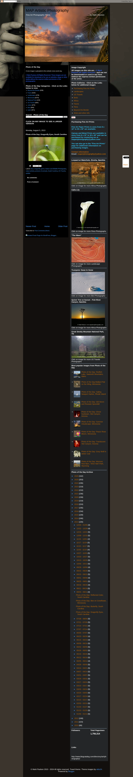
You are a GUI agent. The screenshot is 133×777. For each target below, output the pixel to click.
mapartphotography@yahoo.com (92, 154)
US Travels (31, 102)
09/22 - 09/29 (82, 571)
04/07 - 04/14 (82, 672)
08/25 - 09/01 (82, 581)
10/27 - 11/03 (82, 553)
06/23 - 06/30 (82, 636)
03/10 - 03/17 (82, 686)
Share (125, 165)
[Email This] (34, 166)
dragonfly (37, 169)
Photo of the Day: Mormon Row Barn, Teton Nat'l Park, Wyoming (92, 464)
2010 (76, 725)
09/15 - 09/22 (82, 574)
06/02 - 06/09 (82, 647)
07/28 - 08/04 (82, 619)
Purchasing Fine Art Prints (84, 88)
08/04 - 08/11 (82, 592)
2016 (76, 511)
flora (29, 107)
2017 (76, 508)
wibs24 (99, 769)
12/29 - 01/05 (82, 525)
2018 (76, 504)
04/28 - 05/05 (82, 665)
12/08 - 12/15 (82, 536)
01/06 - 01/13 (82, 714)
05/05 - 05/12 (82, 661)
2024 (76, 483)
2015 (76, 515)
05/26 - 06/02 (82, 650)
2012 (76, 718)
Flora (76, 107)
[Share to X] (37, 166)
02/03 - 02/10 (82, 703)
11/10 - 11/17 (82, 546)
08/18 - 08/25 (82, 585)
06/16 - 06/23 (82, 640)
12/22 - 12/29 (82, 528)
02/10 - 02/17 (82, 700)
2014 (76, 518)
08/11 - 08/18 (82, 588)
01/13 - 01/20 (82, 710)
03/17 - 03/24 (82, 682)
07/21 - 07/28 (82, 622)
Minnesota (31, 97)
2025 (76, 480)
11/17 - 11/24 (82, 543)
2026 (76, 476)
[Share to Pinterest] (40, 166)
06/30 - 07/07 (82, 633)
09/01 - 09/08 (82, 578)
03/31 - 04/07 (82, 675)
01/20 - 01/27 (82, 707)
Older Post (62, 226)
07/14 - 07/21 (82, 626)
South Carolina (53, 171)
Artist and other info (82, 113)
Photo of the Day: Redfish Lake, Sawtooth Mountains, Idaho (92, 374)
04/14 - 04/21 (82, 668)
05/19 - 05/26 (82, 654)
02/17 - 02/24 (82, 696)
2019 (76, 501)
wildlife (28, 173)
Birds (76, 98)
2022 (76, 490)
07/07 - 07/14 (82, 629)
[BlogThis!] (35, 166)
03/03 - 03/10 (82, 689)
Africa (76, 101)
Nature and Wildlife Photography (55, 169)
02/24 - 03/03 (82, 693)
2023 (76, 487)
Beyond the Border (34, 90)
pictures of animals (41, 171)
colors (29, 105)
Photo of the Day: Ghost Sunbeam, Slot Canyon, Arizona (91, 414)
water (29, 110)
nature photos (30, 171)
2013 (76, 522)
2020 (76, 497)
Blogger (71, 771)
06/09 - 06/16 (82, 643)
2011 (76, 722)
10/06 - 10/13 (82, 564)
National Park (32, 100)
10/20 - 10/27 (82, 557)
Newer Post (31, 226)
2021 (76, 494)
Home (47, 226)
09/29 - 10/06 (82, 567)
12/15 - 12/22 (82, 532)
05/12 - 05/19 (82, 657)
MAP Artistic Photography (47, 10)
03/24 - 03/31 (82, 679)
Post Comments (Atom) (42, 230)
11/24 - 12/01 (82, 539)
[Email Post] (30, 166)
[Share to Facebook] (39, 166)
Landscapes (31, 95)
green (43, 169)
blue (32, 169)
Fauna (30, 93)
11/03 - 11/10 (82, 550)
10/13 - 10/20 (82, 560)
